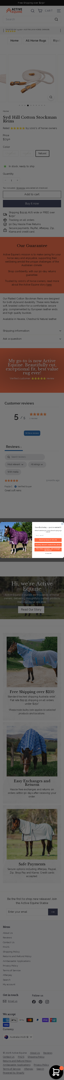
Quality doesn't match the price (48, 544)
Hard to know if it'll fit (48, 540)
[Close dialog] (62, 524)
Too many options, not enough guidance (48, 549)
